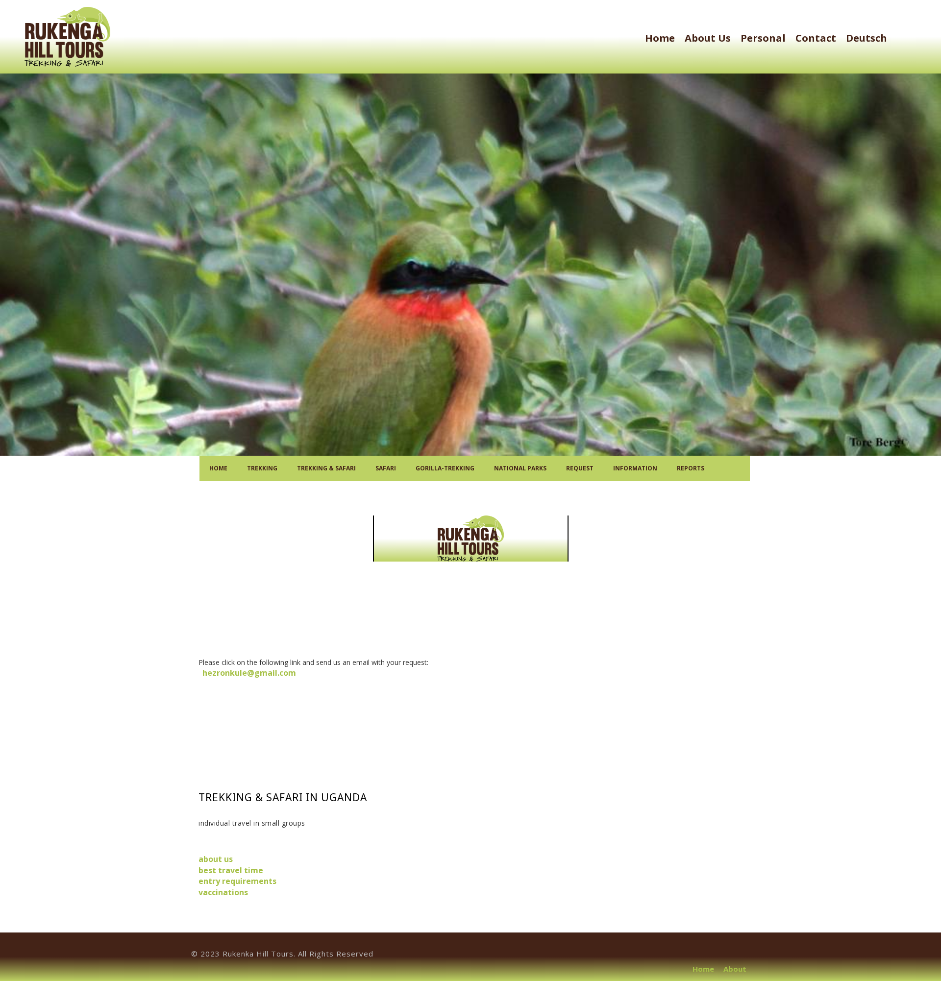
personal (763, 38)
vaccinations (223, 892)
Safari (385, 468)
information (635, 468)
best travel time (230, 870)
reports (690, 468)
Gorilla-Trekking (445, 468)
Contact (815, 38)
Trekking (262, 468)
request (580, 468)
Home (660, 38)
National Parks (520, 468)
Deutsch (866, 38)
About (734, 969)
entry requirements (237, 881)
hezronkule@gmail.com (247, 672)
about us (708, 38)
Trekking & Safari (326, 468)
